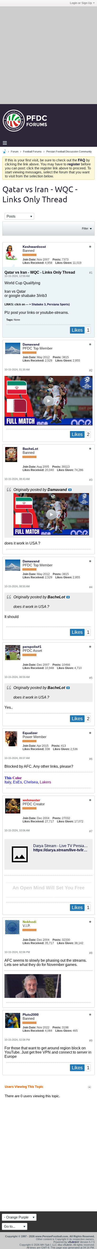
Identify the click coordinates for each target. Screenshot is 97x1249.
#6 (91, 759)
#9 (91, 1040)
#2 (91, 370)
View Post (70, 490)
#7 (91, 831)
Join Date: (29, 259)
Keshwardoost (34, 247)
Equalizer (30, 733)
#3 (91, 480)
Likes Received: (33, 263)
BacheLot (30, 449)
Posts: (57, 259)
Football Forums (32, 151)
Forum (14, 151)
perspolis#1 (32, 647)
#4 (91, 587)
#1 (91, 272)
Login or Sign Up (81, 3)
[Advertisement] (48, 55)
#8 (91, 953)
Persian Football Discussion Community (69, 151)
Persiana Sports (58, 304)
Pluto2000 (31, 1014)
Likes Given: (63, 263)
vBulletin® (73, 1242)
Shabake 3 (39, 304)
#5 (91, 678)
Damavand (31, 344)
